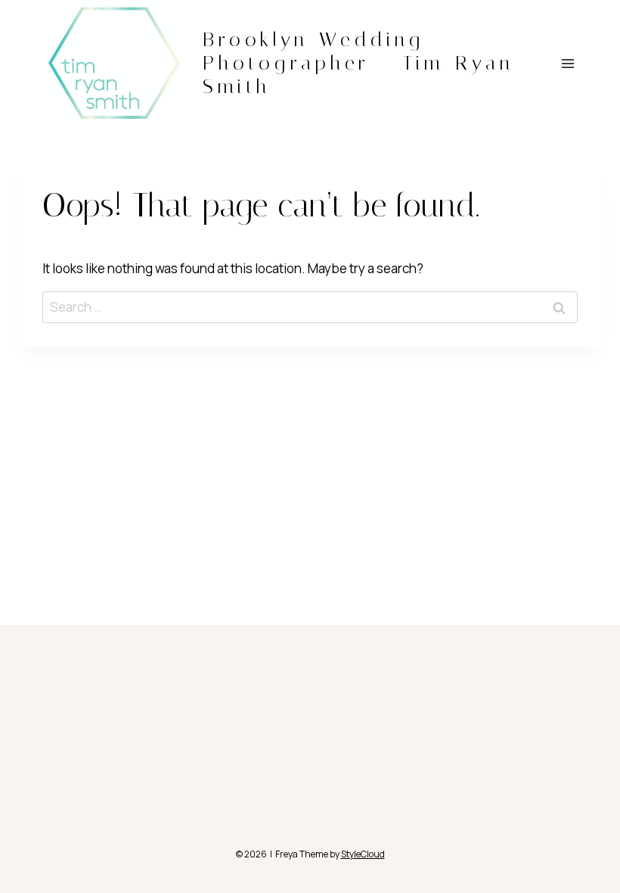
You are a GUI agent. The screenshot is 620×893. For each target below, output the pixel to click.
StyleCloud (363, 854)
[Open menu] (567, 63)
